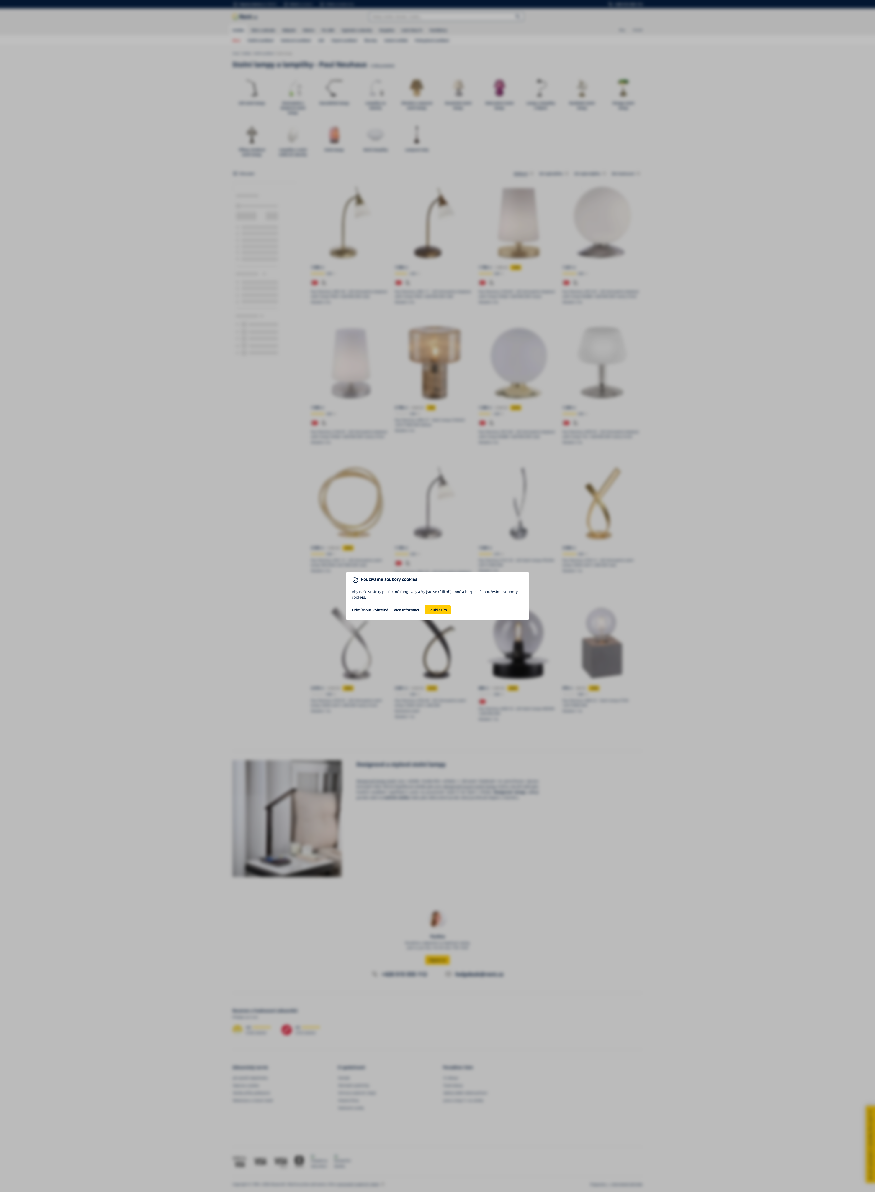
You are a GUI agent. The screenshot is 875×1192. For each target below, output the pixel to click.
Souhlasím (437, 609)
